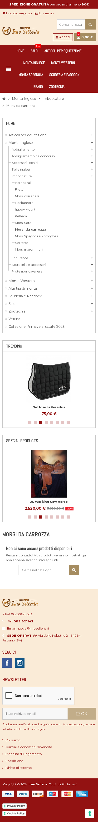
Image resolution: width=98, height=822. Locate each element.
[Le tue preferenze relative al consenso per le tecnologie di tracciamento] (89, 813)
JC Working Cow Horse (49, 502)
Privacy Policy (16, 805)
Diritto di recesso (18, 768)
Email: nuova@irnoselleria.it (28, 628)
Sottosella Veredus (49, 407)
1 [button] (29, 422)
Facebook (7, 663)
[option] (49, 386)
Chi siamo (46, 13)
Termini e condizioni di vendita (28, 747)
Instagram (19, 663)
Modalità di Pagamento (23, 754)
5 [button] (51, 422)
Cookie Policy (15, 813)
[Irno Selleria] (21, 30)
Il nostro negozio (17, 13)
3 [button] (40, 422)
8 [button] (68, 422)
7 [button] (62, 422)
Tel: (20, 621)
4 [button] (46, 422)
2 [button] (35, 422)
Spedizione (14, 761)
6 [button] (57, 422)
